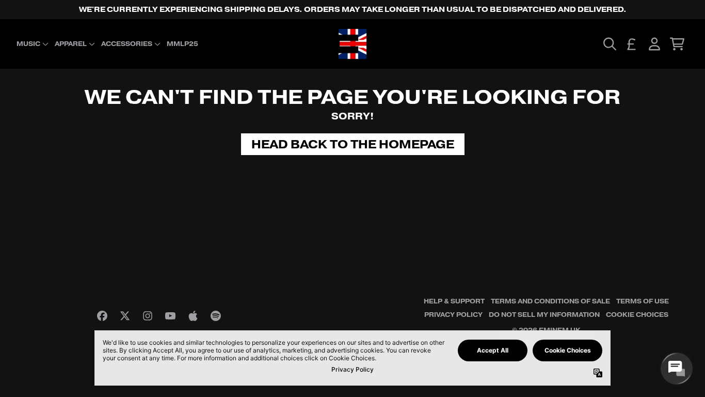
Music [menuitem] (28, 44)
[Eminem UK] (352, 44)
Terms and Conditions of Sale (550, 301)
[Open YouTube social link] (170, 315)
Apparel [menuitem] (71, 44)
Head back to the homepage (352, 144)
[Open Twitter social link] (125, 315)
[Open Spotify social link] (215, 315)
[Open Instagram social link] (147, 315)
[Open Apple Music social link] (193, 315)
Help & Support (454, 301)
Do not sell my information (544, 315)
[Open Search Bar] (609, 44)
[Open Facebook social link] (102, 315)
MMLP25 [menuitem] (182, 44)
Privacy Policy (453, 315)
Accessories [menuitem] (126, 44)
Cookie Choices (637, 315)
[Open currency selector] (631, 44)
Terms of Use (642, 301)
